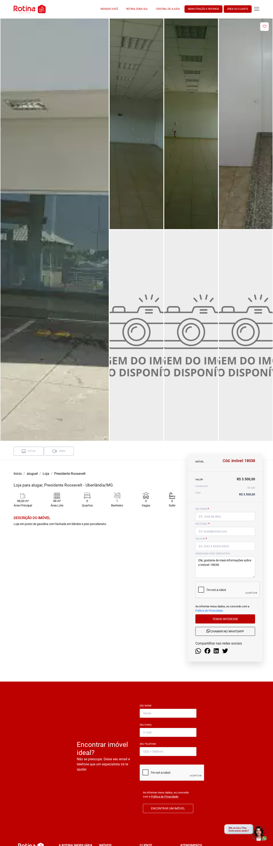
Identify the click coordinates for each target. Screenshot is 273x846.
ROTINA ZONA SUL (137, 8)
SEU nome (202, 509)
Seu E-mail (147, 724)
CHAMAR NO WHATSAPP (227, 631)
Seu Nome (146, 705)
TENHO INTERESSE (225, 619)
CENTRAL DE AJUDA (168, 8)
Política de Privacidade (209, 610)
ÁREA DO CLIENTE (237, 8)
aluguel (32, 474)
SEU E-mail (202, 523)
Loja (46, 474)
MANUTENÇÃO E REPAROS (203, 8)
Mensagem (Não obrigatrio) (212, 553)
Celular (201, 538)
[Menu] (256, 9)
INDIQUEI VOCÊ (109, 8)
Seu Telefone (149, 744)
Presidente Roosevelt (70, 474)
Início (18, 474)
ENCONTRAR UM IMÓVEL (168, 808)
